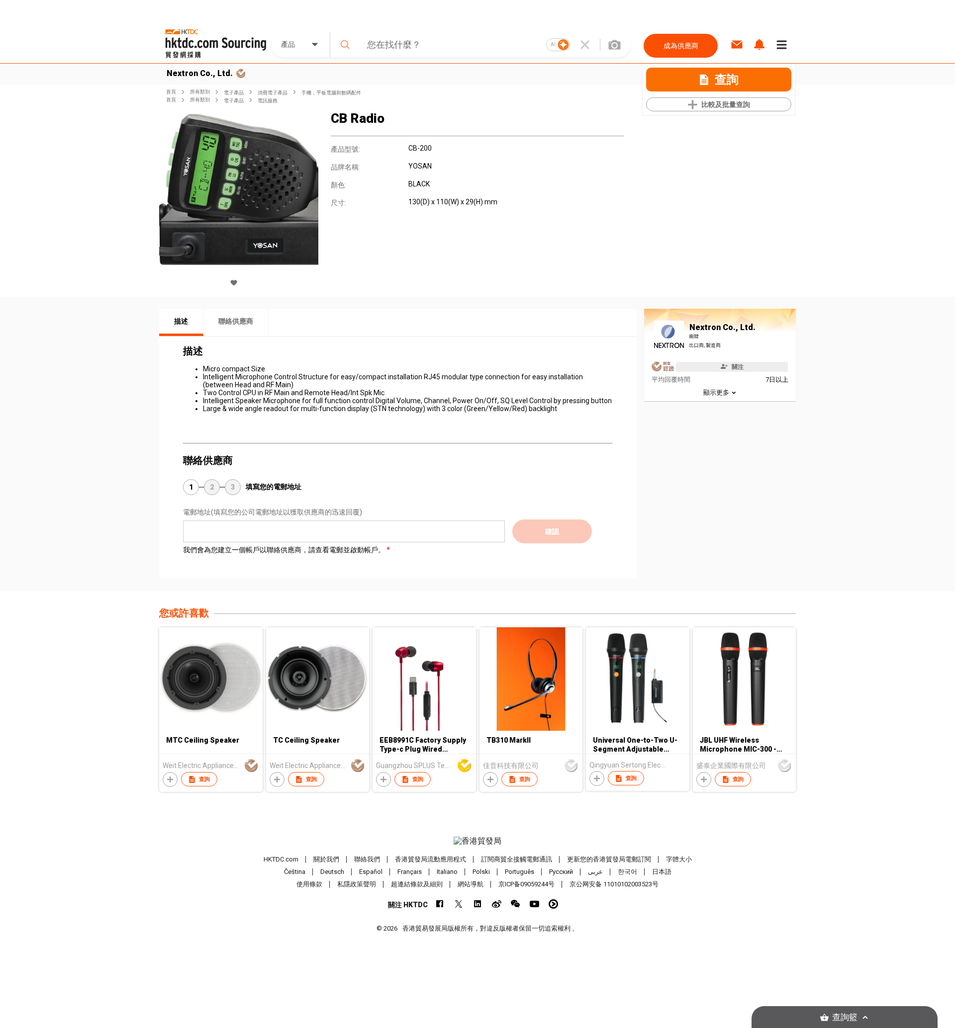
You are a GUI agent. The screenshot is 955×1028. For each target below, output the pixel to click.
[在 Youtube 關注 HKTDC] (534, 904)
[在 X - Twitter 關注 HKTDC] (459, 904)
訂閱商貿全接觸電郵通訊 (516, 859)
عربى (595, 871)
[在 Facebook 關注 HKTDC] (440, 904)
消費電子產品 (272, 92)
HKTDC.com (281, 859)
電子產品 (234, 92)
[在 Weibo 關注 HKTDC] (496, 904)
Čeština (294, 871)
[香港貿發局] (477, 841)
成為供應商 (681, 46)
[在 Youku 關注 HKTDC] (553, 904)
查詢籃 (845, 1017)
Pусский (561, 871)
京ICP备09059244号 (526, 884)
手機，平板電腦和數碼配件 (331, 92)
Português (519, 871)
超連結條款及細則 (417, 884)
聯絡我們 (367, 859)
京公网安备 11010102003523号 (614, 884)
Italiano (447, 871)
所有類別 (200, 91)
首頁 (171, 91)
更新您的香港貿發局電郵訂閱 (609, 859)
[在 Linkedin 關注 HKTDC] (477, 904)
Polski (481, 871)
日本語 (661, 871)
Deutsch (332, 871)
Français (409, 871)
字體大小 (679, 859)
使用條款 (309, 884)
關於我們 (326, 859)
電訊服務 (268, 100)
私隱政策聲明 (356, 884)
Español (370, 871)
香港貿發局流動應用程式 (430, 859)
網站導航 (470, 884)
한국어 (627, 871)
